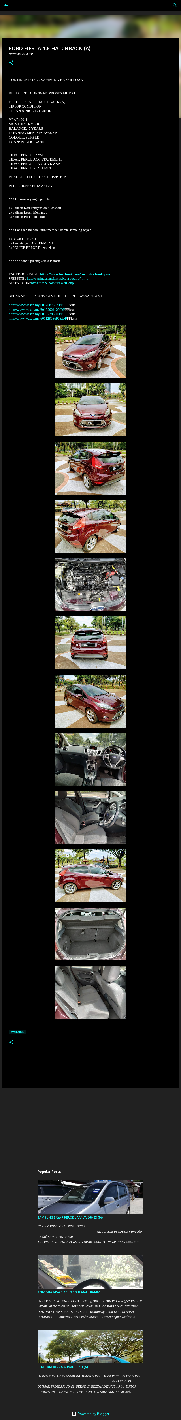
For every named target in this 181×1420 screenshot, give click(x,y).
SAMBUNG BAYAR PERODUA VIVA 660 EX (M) (70, 1217)
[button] (11, 63)
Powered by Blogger (93, 1414)
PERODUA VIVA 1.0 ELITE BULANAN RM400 (69, 1292)
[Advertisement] (90, 1125)
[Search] (18, 5)
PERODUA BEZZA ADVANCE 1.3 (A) (63, 1367)
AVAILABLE (17, 1031)
